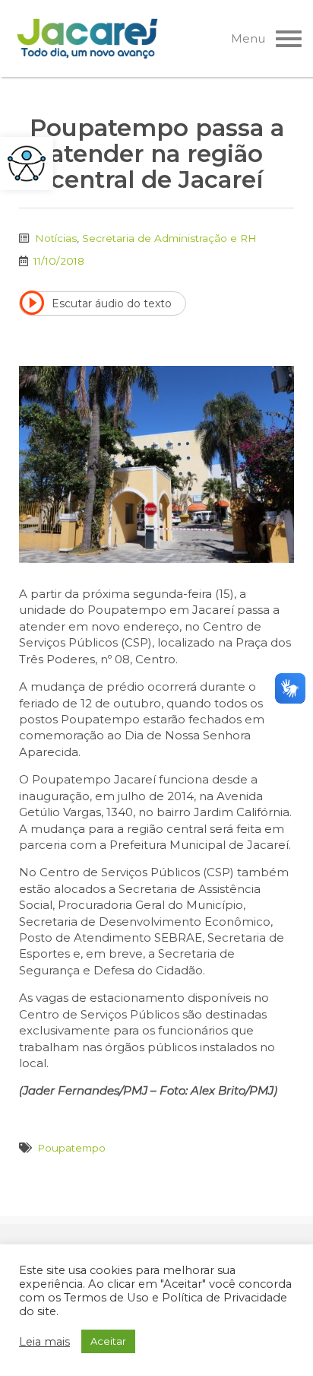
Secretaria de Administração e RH (169, 238)
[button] (26, 163)
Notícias (56, 238)
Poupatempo (71, 1148)
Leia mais (44, 1342)
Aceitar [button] (108, 1341)
